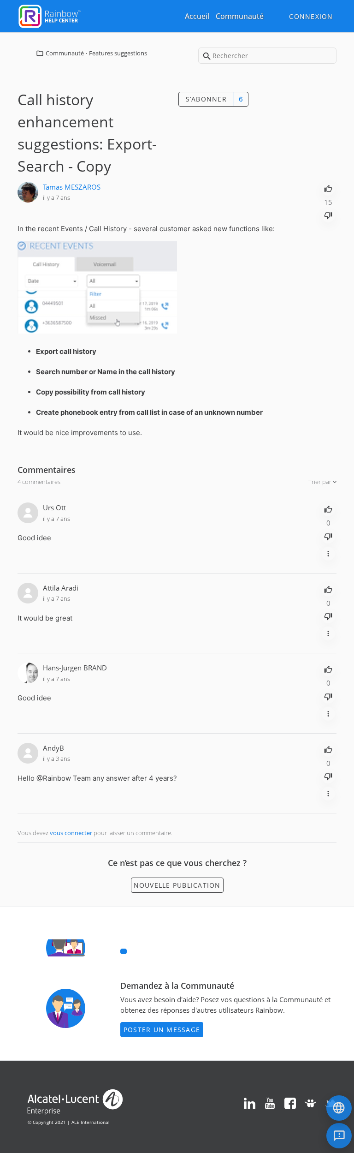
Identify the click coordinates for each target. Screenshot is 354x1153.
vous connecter (71, 833)
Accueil (197, 16)
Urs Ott (54, 507)
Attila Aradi (60, 587)
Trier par (320, 482)
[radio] (328, 187)
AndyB (53, 748)
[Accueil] (50, 15)
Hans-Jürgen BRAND (75, 667)
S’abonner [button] (206, 99)
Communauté (240, 16)
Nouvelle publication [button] (177, 885)
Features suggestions (118, 53)
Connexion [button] (311, 16)
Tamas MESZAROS (71, 186)
